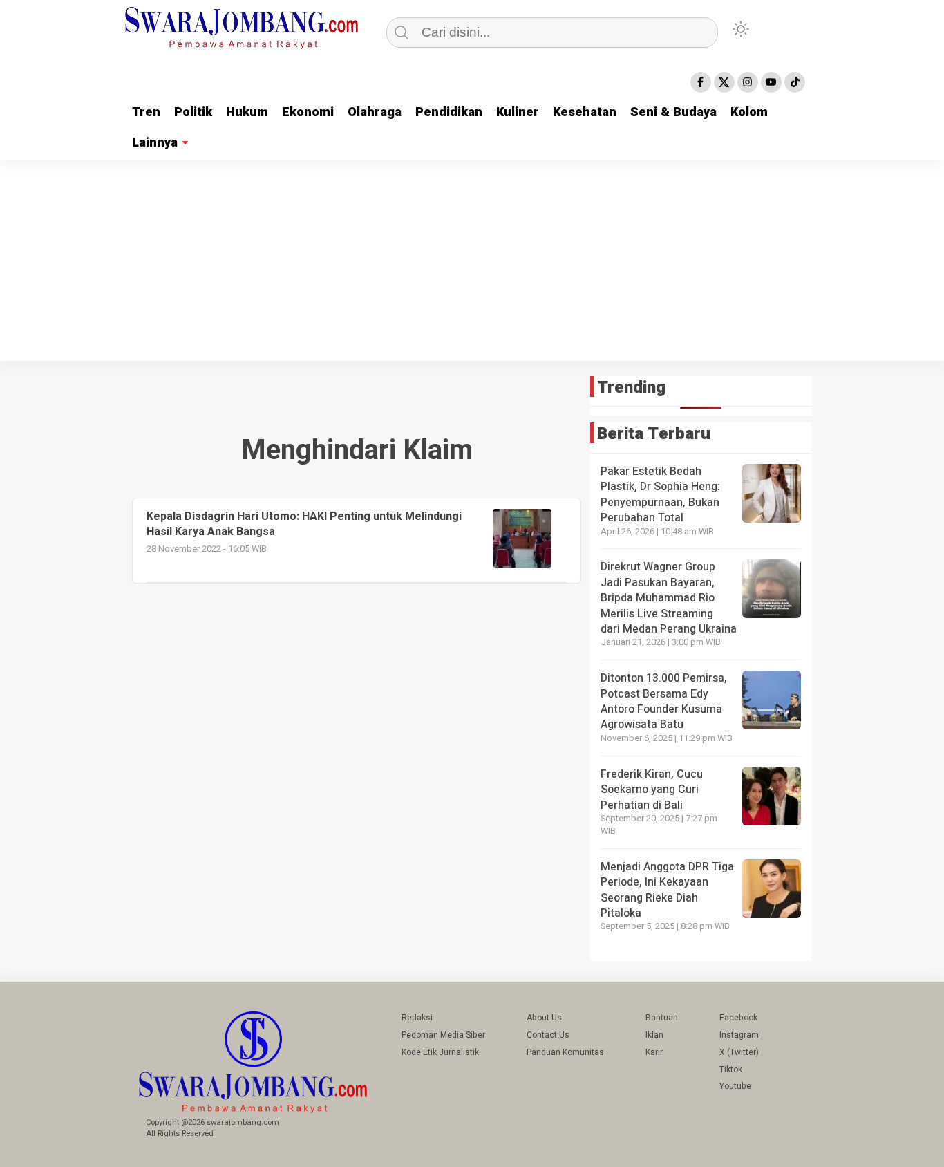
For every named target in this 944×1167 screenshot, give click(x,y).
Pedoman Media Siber (443, 1035)
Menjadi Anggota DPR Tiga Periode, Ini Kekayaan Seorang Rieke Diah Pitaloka (667, 890)
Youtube (735, 1086)
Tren (146, 112)
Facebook (738, 1017)
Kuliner (517, 112)
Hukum (247, 112)
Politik (193, 112)
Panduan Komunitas (565, 1052)
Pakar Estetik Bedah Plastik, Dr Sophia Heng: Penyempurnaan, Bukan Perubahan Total (660, 494)
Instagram (739, 1035)
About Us (544, 1017)
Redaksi (417, 1017)
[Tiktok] (794, 82)
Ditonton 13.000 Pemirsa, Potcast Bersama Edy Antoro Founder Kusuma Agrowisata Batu (664, 701)
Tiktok (730, 1069)
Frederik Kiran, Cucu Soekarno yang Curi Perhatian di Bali (652, 790)
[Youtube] (771, 82)
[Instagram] (747, 82)
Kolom (749, 112)
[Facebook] (700, 82)
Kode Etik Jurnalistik (440, 1052)
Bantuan (661, 1017)
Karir (654, 1052)
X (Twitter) (739, 1052)
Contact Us (548, 1035)
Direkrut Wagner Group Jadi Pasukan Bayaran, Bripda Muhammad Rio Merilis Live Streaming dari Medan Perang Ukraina (669, 598)
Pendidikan (448, 112)
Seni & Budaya (673, 112)
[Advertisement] (472, 264)
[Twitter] (724, 82)
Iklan (654, 1035)
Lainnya (155, 142)
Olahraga (375, 112)
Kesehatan (584, 112)
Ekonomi (308, 112)
